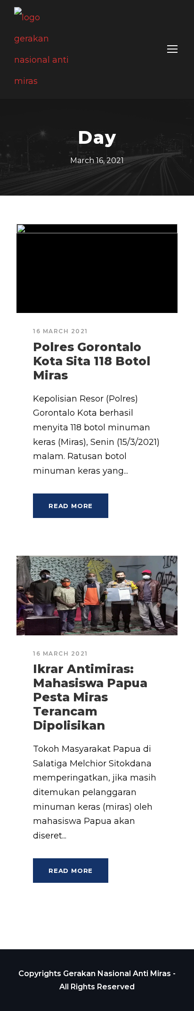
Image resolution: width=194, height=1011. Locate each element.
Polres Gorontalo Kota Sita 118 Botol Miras (91, 361)
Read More (70, 506)
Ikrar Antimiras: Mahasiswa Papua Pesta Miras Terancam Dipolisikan (90, 697)
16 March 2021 (60, 331)
